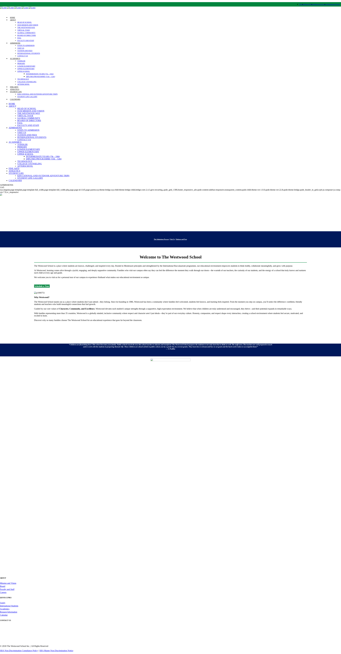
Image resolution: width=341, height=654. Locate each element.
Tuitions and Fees (181, 239)
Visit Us (172, 239)
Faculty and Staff (7, 589)
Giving (301, 4)
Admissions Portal (333, 4)
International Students (9, 606)
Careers (3, 592)
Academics (4, 609)
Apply (2, 603)
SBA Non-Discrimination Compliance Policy (19, 650)
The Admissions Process (161, 239)
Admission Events (320, 4)
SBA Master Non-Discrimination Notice (56, 650)
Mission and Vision (8, 583)
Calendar (4, 615)
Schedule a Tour (41, 286)
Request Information (8, 612)
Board (2, 586)
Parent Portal (309, 4)
